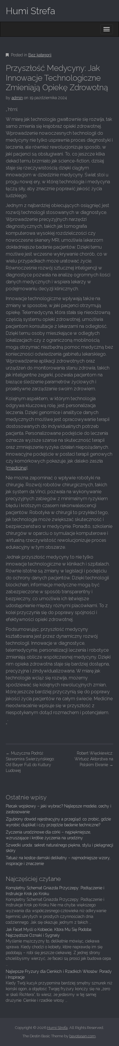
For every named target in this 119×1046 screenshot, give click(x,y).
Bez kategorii (39, 55)
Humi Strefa (30, 10)
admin (17, 97)
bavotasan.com (82, 1036)
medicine (16, 468)
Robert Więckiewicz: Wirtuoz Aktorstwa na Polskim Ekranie (94, 759)
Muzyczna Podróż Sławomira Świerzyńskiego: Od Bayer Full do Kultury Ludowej (30, 762)
